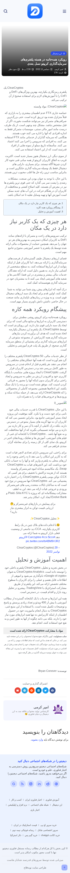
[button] (59, 53)
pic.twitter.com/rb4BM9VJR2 (43, 541)
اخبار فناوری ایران (33, 800)
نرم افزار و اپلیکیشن (17, 805)
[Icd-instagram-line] (30, 783)
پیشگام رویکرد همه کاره (48, 207)
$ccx (51, 537)
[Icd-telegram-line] (56, 783)
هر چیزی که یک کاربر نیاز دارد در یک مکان (39, 203)
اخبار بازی (35, 810)
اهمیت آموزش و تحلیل (49, 211)
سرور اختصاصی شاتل (48, 830)
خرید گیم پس (31, 835)
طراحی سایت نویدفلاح (35, 867)
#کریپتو (23, 537)
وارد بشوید (37, 739)
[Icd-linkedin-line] (39, 783)
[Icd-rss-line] (22, 783)
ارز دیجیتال (57, 805)
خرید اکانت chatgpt (50, 835)
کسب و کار (16, 800)
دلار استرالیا (15, 835)
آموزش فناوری (52, 800)
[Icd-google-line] (13, 783)
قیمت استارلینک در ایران (25, 825)
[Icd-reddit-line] (47, 783)
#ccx (44, 537)
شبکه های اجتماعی (40, 805)
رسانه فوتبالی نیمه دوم (23, 830)
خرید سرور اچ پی (48, 825)
